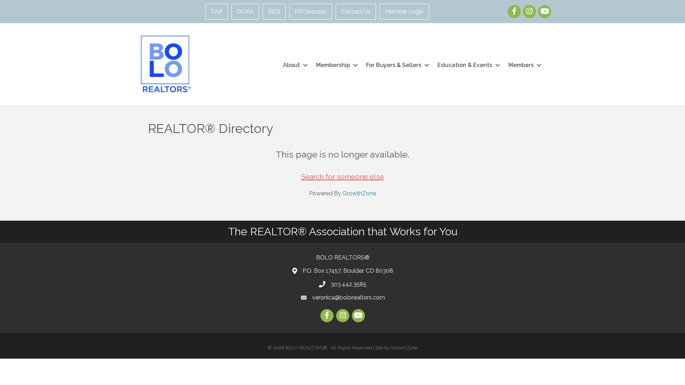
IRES (274, 11)
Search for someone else (342, 177)
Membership (333, 65)
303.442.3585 (348, 284)
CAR (217, 11)
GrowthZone (359, 193)
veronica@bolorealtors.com (348, 297)
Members (521, 65)
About (291, 65)
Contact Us (356, 11)
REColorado (311, 11)
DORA (245, 11)
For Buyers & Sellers (393, 65)
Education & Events (464, 65)
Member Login (404, 11)
